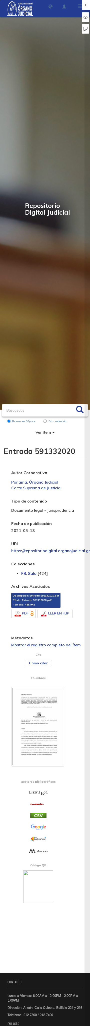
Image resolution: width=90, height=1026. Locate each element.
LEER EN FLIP (58, 613)
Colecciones (23, 563)
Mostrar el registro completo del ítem (46, 644)
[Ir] (79, 410)
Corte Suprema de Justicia (35, 487)
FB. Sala (28, 573)
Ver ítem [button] (44, 432)
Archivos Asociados (30, 586)
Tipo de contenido (29, 501)
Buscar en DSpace (23, 421)
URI (14, 543)
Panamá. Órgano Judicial (34, 482)
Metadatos (22, 637)
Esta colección (57, 421)
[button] (50, 6)
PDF (25, 613)
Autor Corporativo (29, 472)
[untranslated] (38, 850)
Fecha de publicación (31, 523)
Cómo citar (38, 663)
